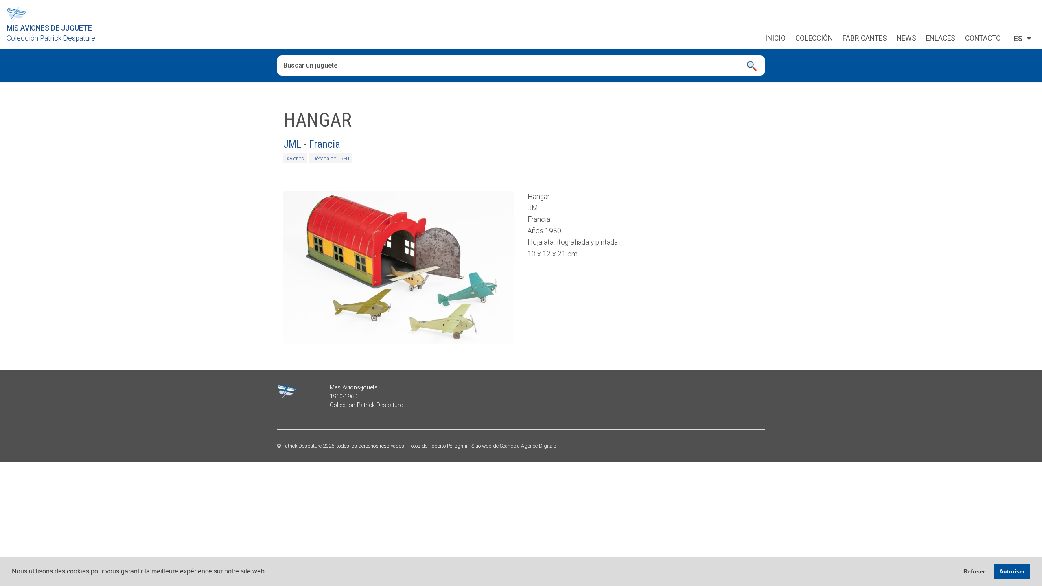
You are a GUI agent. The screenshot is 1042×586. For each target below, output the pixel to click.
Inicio (775, 38)
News (906, 38)
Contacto (983, 38)
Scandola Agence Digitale (528, 446)
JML (292, 144)
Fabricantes (865, 38)
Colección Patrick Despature (51, 38)
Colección (814, 38)
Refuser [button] (974, 571)
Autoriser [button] (1012, 571)
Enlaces (940, 38)
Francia (324, 144)
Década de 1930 (331, 158)
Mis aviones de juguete (49, 28)
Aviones (295, 158)
